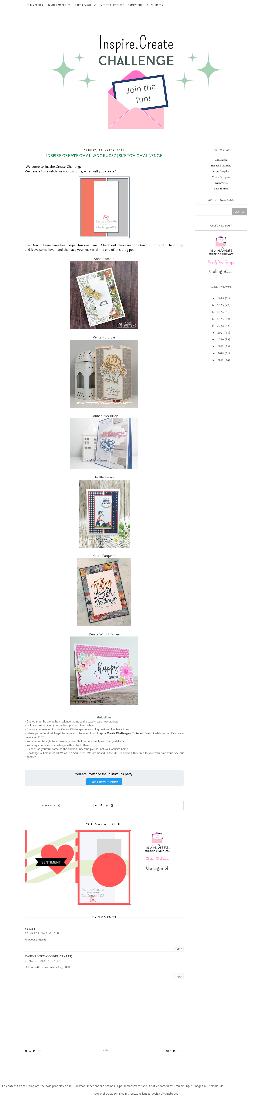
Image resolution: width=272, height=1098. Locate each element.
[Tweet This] (96, 806)
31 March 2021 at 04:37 (42, 961)
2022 (220, 326)
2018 (221, 353)
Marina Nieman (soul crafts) (48, 956)
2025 (220, 305)
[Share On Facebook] (101, 806)
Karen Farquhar (86, 5)
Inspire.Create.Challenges (134, 1093)
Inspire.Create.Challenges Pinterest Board (124, 733)
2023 (220, 319)
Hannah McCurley (59, 5)
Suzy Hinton (155, 5)
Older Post (174, 1051)
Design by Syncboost (165, 1093)
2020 (220, 339)
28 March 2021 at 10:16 (42, 933)
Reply (178, 948)
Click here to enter (104, 781)
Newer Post (34, 1051)
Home (105, 1049)
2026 (220, 298)
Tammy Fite (135, 5)
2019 (220, 346)
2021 (220, 333)
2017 (220, 360)
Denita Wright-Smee (104, 634)
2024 (220, 312)
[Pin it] (107, 806)
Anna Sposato (104, 258)
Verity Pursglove (112, 5)
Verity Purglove (104, 337)
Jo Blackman (35, 5)
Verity (30, 929)
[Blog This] (112, 806)
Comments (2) (51, 805)
